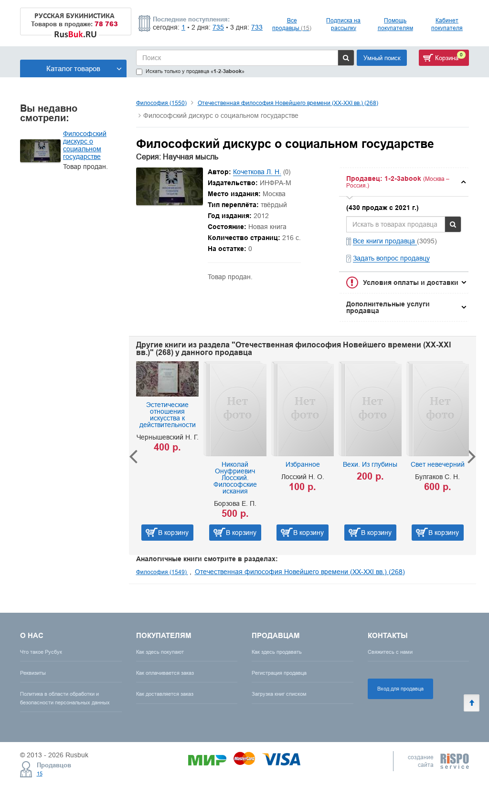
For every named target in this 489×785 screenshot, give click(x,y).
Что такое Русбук (41, 652)
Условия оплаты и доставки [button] (410, 282)
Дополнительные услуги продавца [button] (388, 307)
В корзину (166, 532)
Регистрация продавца (279, 673)
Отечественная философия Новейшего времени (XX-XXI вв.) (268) (288, 102)
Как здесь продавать (277, 652)
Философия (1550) (161, 102)
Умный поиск (382, 58)
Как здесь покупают (160, 652)
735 (218, 27)
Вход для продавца (400, 688)
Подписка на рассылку (343, 24)
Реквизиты (33, 673)
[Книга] (169, 203)
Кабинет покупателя (447, 24)
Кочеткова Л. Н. (257, 172)
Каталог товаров (73, 68)
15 (40, 773)
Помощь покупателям (395, 24)
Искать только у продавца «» (195, 71)
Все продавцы (291, 24)
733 (257, 27)
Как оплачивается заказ (165, 673)
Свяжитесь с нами (390, 652)
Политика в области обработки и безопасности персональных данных (65, 698)
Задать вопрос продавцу (391, 258)
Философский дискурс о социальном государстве (84, 145)
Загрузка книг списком (279, 694)
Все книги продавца (385, 241)
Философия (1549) (162, 572)
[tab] (403, 182)
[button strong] (403, 182)
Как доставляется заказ (164, 694)
